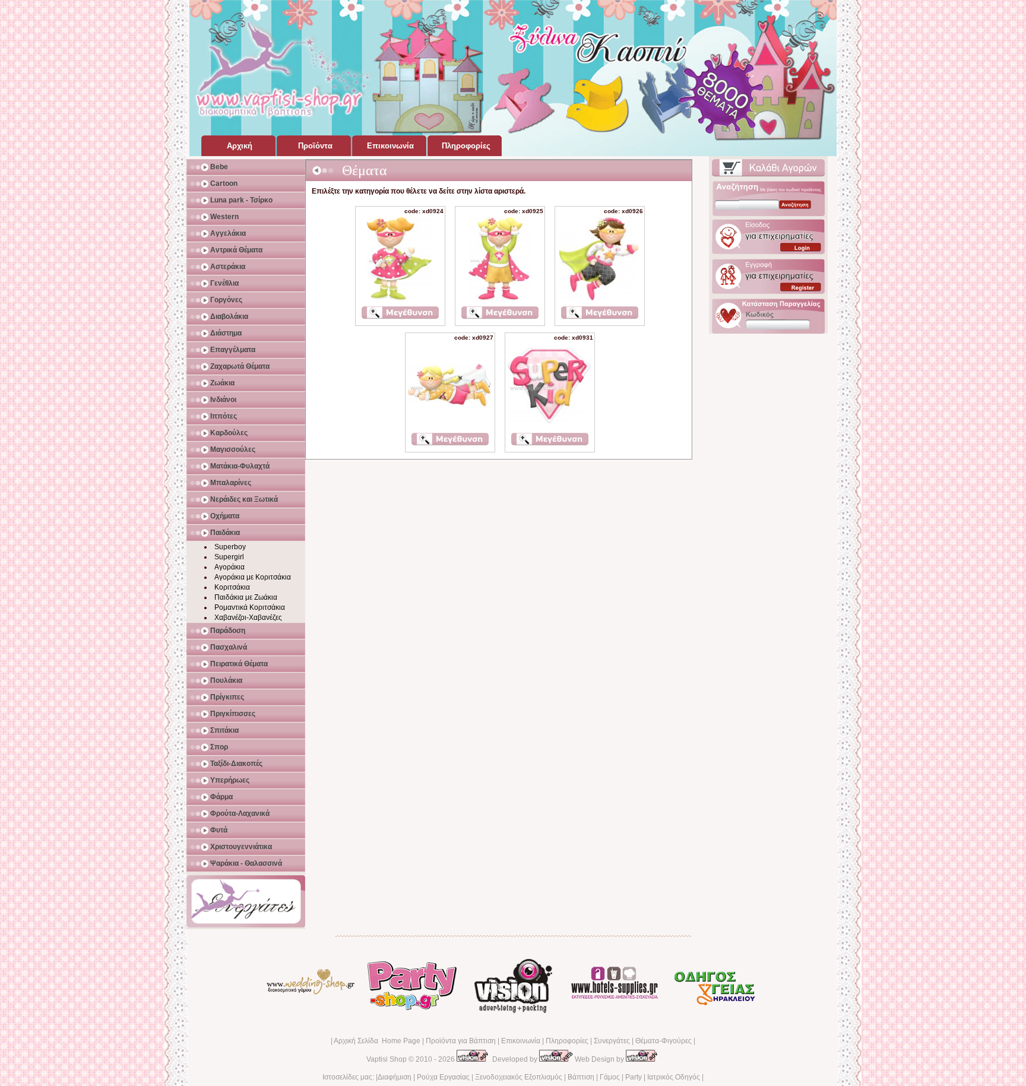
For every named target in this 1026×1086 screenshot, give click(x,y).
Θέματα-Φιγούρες (663, 1041)
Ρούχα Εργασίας (443, 1077)
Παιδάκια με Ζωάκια (245, 597)
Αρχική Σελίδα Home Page (377, 1041)
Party (633, 1077)
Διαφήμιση (394, 1077)
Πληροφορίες (567, 1041)
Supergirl (229, 557)
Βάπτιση (581, 1077)
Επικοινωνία (520, 1041)
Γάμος (610, 1077)
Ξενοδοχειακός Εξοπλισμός (518, 1077)
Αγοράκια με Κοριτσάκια (252, 577)
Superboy (230, 547)
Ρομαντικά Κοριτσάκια (249, 607)
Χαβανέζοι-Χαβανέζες (248, 617)
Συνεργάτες (612, 1041)
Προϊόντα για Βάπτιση (461, 1041)
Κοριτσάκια (232, 587)
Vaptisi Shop (386, 1059)
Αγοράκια (229, 567)
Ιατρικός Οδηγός (673, 1077)
